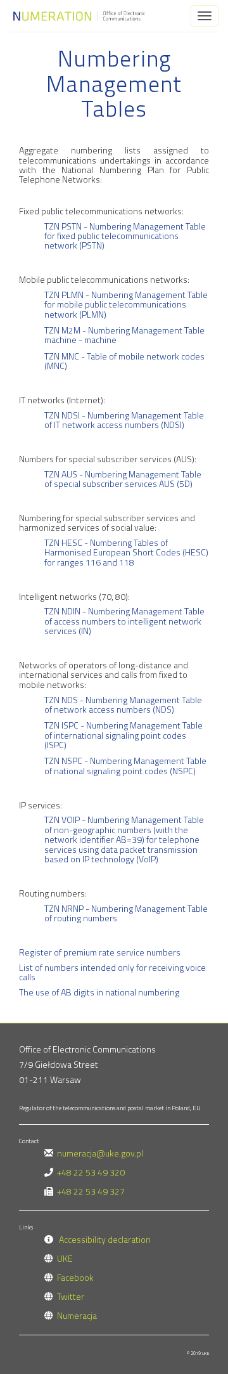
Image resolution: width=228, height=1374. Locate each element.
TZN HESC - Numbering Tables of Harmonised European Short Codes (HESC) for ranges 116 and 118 (126, 552)
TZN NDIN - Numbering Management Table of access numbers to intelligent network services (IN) (124, 620)
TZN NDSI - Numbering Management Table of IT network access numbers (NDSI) (124, 419)
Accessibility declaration (105, 1239)
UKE (65, 1258)
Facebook (75, 1277)
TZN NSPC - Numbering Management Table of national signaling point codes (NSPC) (125, 765)
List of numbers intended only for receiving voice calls (112, 972)
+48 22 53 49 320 (91, 1172)
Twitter (70, 1296)
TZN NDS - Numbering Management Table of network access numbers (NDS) (123, 704)
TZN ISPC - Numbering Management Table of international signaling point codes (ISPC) (123, 734)
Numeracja (77, 1315)
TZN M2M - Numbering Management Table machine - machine (124, 334)
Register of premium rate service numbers (99, 952)
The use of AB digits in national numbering (99, 992)
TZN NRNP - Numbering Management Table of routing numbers (126, 913)
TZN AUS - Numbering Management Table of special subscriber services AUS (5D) (122, 478)
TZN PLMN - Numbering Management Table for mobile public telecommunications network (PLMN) (126, 304)
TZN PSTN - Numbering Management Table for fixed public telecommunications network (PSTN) (125, 235)
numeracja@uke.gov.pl (100, 1153)
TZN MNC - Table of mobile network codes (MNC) (124, 360)
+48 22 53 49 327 (91, 1191)
